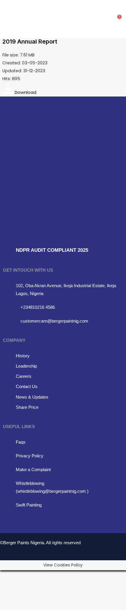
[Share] (43, 575)
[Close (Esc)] (61, 575)
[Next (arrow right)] (26, 585)
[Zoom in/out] (8, 575)
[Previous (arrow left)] (8, 585)
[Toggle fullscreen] (26, 575)
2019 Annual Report (29, 41)
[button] (57, 19)
